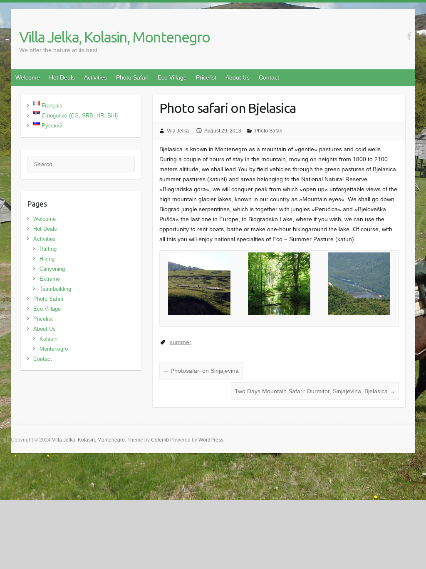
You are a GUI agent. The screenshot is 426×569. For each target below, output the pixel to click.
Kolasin (48, 339)
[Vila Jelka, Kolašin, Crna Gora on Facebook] (409, 36)
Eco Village (172, 77)
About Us (237, 77)
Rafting (48, 249)
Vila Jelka (178, 131)
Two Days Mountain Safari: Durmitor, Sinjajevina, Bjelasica (315, 391)
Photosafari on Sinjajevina (201, 370)
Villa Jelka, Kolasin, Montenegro (114, 36)
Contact (269, 77)
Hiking (47, 259)
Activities (95, 77)
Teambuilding (55, 289)
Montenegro (54, 349)
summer (180, 342)
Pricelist (206, 77)
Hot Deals (62, 77)
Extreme (50, 279)
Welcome (27, 77)
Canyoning (52, 269)
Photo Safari (132, 77)
